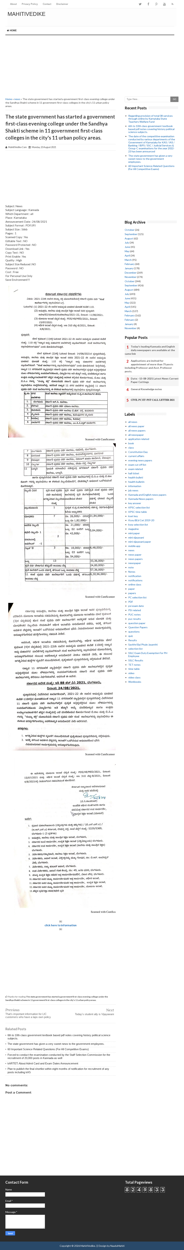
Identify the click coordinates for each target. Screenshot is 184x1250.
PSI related (134, 610)
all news (132, 421)
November (130, 276)
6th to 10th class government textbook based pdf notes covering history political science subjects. (151, 129)
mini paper (134, 533)
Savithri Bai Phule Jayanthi (143, 644)
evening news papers (140, 460)
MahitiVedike (26, 14)
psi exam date (136, 605)
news (17, 99)
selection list (135, 648)
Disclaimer (62, 4)
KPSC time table (137, 511)
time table (134, 668)
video (131, 673)
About (13, 4)
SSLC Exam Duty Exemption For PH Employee (147, 654)
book (131, 443)
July (127, 242)
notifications (135, 580)
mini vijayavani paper (139, 541)
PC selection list (137, 597)
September (131, 234)
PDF (130, 601)
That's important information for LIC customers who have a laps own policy (28, 1015)
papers (132, 593)
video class (134, 677)
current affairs (136, 456)
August (129, 238)
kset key (133, 516)
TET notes (134, 664)
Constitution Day (138, 451)
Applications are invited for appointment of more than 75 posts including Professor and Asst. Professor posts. (149, 366)
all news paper (136, 426)
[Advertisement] (92, 66)
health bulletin (136, 481)
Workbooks (134, 681)
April (127, 255)
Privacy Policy (30, 4)
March (128, 259)
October (129, 229)
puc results (134, 618)
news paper (134, 554)
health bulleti (135, 477)
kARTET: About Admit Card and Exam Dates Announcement (43, 1063)
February (130, 263)
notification (134, 576)
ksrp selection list (138, 524)
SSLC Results (135, 660)
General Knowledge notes (146, 389)
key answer (134, 503)
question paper (136, 623)
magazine (133, 528)
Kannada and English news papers (147, 494)
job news (133, 490)
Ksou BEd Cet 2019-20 (141, 520)
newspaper (134, 563)
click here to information (61, 925)
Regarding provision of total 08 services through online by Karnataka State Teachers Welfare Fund (150, 118)
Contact (47, 4)
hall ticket (133, 473)
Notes (131, 571)
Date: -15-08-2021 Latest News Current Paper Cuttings (155, 380)
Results (132, 640)
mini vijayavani (136, 537)
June (127, 246)
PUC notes (134, 614)
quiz (130, 635)
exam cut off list (137, 464)
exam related (135, 469)
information (134, 486)
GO (174, 99)
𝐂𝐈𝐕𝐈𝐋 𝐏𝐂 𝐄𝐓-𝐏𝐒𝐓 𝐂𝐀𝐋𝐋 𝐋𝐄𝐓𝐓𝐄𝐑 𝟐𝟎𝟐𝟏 (153, 399)
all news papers (137, 430)
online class (134, 584)
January (129, 268)
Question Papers (138, 627)
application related (138, 438)
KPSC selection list (139, 507)
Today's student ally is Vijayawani (94, 1014)
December (130, 272)
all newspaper (136, 434)
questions (134, 631)
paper (131, 588)
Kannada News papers (140, 498)
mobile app (134, 545)
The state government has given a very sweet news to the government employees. (56, 1043)
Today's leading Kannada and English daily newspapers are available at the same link (150, 350)
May (127, 251)
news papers (135, 558)
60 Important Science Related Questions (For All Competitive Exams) (48, 1049)
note (131, 567)
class (131, 447)
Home (13, 30)
